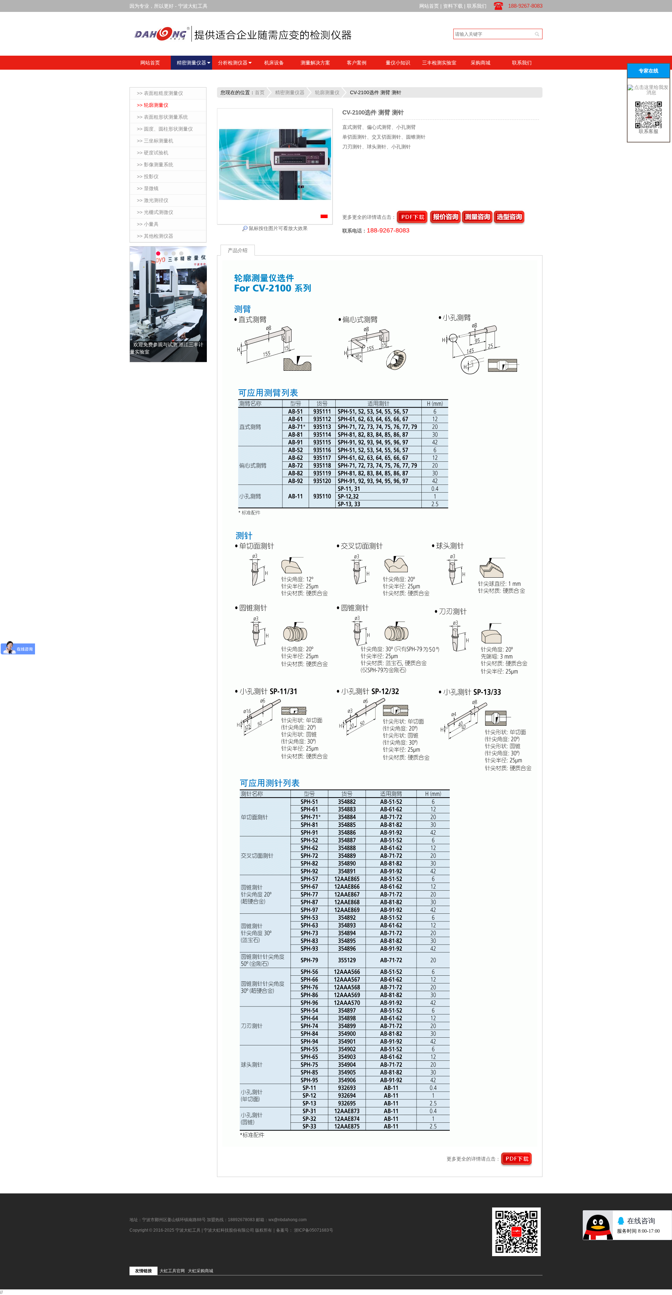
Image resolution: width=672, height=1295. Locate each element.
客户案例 (356, 62)
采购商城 (480, 62)
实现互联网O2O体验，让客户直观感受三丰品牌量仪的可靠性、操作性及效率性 (168, 352)
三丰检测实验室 (439, 62)
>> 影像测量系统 (155, 164)
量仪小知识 (398, 62)
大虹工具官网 (172, 1270)
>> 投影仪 (148, 176)
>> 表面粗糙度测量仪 (160, 93)
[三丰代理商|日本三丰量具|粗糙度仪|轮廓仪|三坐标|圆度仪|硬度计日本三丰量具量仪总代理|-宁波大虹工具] (261, 33)
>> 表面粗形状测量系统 (162, 117)
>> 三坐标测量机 (155, 141)
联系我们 (476, 6)
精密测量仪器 (191, 62)
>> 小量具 (148, 224)
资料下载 (453, 6)
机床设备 (274, 62)
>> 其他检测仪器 (155, 236)
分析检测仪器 (232, 62)
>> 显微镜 (148, 188)
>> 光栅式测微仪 (155, 212)
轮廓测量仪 (327, 92)
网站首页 (429, 6)
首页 (260, 92)
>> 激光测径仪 (152, 200)
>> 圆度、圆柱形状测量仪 (165, 129)
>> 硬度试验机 (152, 152)
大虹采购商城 (200, 1270)
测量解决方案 (315, 62)
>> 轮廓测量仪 (152, 105)
